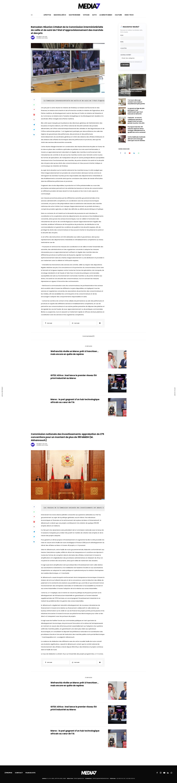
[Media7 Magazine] (88, 6)
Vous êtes (123, 48)
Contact (19, 773)
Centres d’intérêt (125, 55)
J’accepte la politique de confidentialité (132, 62)
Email (121, 42)
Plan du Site (30, 773)
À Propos (8, 773)
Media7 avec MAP (43, 36)
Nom (121, 35)
